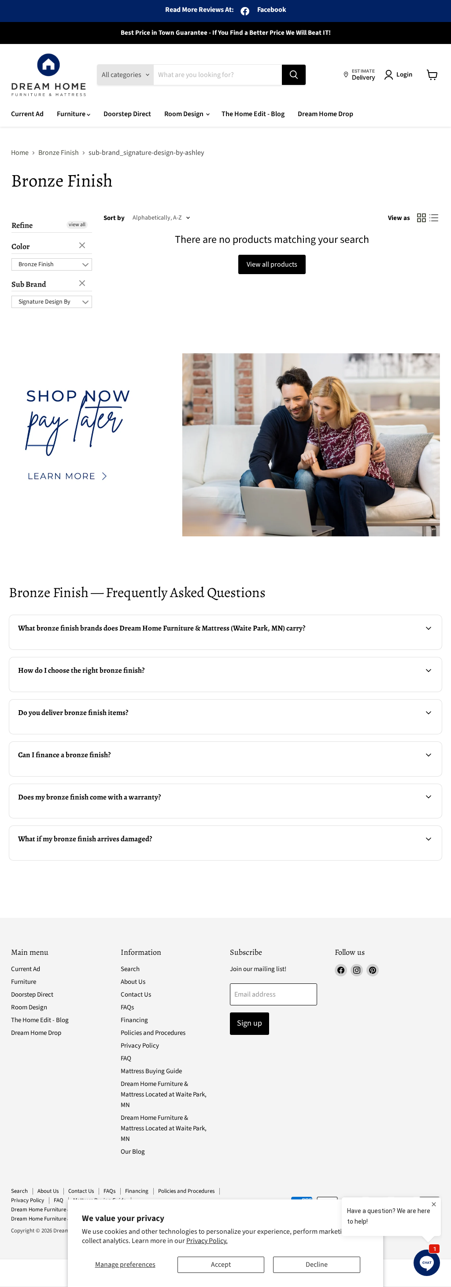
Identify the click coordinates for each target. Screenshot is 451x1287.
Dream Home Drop (325, 114)
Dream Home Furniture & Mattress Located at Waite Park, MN (164, 1094)
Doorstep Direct (127, 114)
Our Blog (133, 1151)
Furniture (72, 114)
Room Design (184, 114)
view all (77, 224)
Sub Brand (28, 284)
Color (20, 246)
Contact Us (136, 994)
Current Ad (27, 114)
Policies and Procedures (153, 1033)
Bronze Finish (58, 153)
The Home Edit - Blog (253, 114)
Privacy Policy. (207, 1241)
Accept (221, 1264)
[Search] (294, 75)
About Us (133, 981)
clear (83, 246)
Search (130, 969)
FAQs (127, 1007)
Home (20, 153)
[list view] (434, 218)
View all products (272, 264)
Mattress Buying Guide (151, 1071)
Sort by (114, 218)
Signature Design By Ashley (44, 302)
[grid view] (421, 218)
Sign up (249, 1023)
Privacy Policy (140, 1045)
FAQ (126, 1058)
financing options (83, 775)
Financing (134, 1020)
